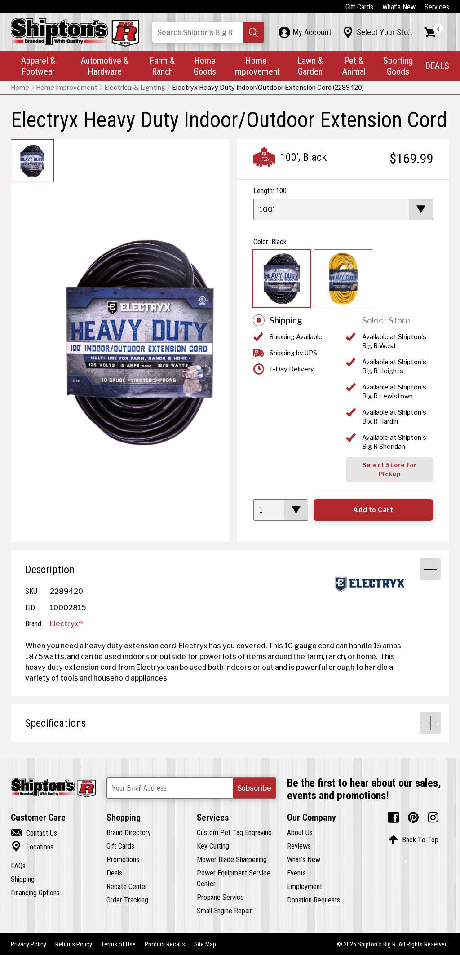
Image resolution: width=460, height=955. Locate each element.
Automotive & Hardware (104, 66)
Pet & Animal (354, 66)
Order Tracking (127, 899)
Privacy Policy (28, 944)
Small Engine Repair (224, 910)
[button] (253, 32)
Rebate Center (126, 886)
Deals (114, 872)
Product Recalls (165, 944)
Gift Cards (359, 6)
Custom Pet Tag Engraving (234, 832)
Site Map (205, 944)
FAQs (18, 865)
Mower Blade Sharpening (232, 859)
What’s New (399, 6)
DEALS (437, 65)
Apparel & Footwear (38, 66)
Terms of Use (118, 944)
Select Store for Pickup (389, 469)
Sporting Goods (398, 66)
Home (20, 88)
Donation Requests (313, 899)
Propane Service (220, 897)
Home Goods (205, 66)
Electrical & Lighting (134, 88)
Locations (32, 846)
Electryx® (66, 623)
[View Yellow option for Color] (343, 278)
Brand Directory (128, 832)
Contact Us (34, 832)
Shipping (286, 320)
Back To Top (413, 839)
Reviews (299, 845)
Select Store (386, 320)
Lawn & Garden (310, 66)
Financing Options (35, 892)
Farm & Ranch (162, 66)
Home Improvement (256, 66)
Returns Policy (73, 944)
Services (437, 6)
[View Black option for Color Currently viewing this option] (281, 278)
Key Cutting (213, 845)
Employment (304, 886)
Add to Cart (373, 510)
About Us (300, 832)
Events (296, 872)
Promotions (122, 859)
